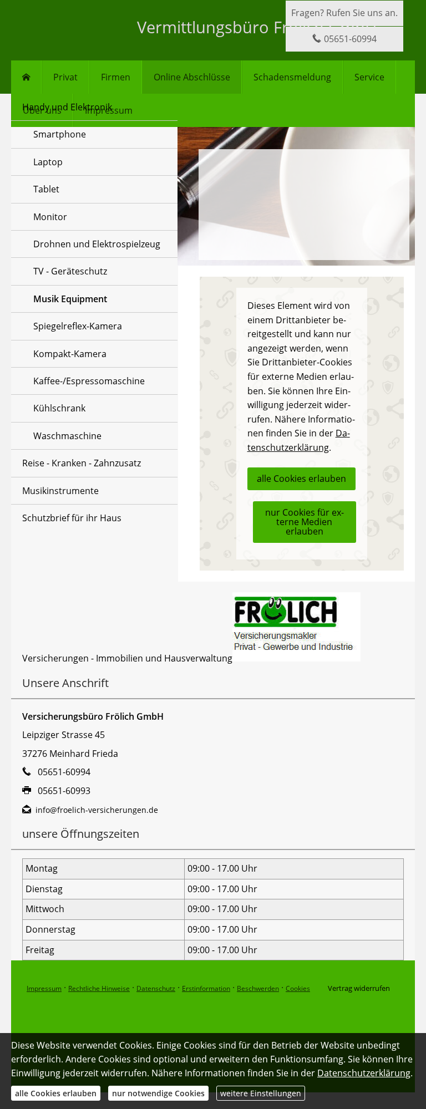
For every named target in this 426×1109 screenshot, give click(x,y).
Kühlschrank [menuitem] (59, 408)
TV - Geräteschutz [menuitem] (70, 271)
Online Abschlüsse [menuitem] (192, 77)
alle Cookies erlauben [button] (301, 478)
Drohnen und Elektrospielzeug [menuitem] (96, 244)
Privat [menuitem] (65, 77)
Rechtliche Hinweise (99, 988)
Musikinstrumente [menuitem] (60, 491)
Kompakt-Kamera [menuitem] (69, 354)
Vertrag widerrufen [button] (359, 988)
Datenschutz (155, 988)
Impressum (44, 988)
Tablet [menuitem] (46, 189)
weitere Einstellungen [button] (260, 1093)
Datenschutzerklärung (363, 1073)
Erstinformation (206, 988)
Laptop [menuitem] (48, 162)
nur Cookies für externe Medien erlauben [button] (304, 521)
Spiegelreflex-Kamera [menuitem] (77, 326)
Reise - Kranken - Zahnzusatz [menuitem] (81, 463)
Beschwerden (258, 988)
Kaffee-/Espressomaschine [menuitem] (89, 381)
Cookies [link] (298, 988)
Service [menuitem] (369, 77)
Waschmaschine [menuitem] (67, 436)
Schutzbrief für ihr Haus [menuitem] (71, 518)
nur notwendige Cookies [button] (158, 1093)
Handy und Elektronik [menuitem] (67, 107)
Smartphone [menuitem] (59, 134)
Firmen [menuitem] (115, 77)
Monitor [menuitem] (50, 217)
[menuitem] (26, 77)
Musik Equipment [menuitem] (70, 299)
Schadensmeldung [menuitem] (292, 77)
